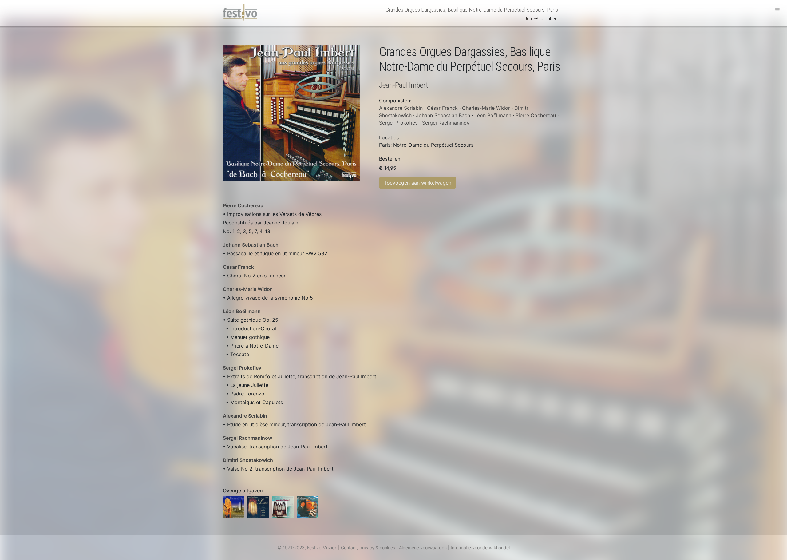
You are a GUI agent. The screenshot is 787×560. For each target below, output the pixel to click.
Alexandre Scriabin (245, 416)
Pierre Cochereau (243, 205)
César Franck (238, 267)
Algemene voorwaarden (423, 547)
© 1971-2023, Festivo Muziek (307, 547)
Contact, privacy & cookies (368, 547)
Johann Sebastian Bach (251, 245)
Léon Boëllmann (242, 311)
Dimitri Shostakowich (248, 460)
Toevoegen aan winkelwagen (417, 183)
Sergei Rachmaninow (247, 438)
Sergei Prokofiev (242, 368)
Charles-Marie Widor (247, 289)
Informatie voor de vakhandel (480, 547)
